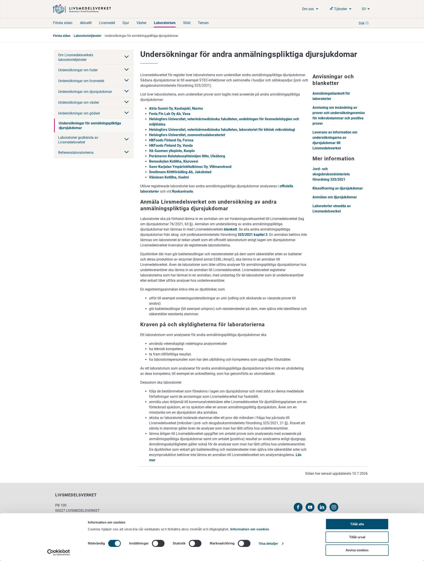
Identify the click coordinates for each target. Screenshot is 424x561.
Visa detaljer (268, 544)
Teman (203, 23)
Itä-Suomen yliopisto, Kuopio (172, 151)
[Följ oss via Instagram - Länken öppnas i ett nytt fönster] (333, 507)
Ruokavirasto (182, 191)
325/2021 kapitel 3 (252, 235)
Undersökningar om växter (78, 102)
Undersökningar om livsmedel (81, 81)
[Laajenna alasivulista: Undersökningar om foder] (126, 70)
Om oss (308, 9)
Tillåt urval (357, 537)
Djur (126, 23)
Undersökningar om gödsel (79, 113)
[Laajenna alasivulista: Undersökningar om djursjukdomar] (126, 91)
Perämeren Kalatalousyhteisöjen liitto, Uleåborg (187, 156)
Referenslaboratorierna (76, 152)
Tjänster (340, 9)
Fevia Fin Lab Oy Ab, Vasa (169, 114)
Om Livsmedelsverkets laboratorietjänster (75, 57)
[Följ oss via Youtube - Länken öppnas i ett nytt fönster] (310, 507)
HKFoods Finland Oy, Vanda (171, 145)
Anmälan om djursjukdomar (334, 197)
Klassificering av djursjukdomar (337, 188)
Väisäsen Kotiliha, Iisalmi (169, 177)
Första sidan (62, 23)
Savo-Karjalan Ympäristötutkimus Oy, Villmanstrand (190, 167)
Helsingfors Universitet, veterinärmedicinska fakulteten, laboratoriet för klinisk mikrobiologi (222, 130)
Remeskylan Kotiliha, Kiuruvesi (173, 161)
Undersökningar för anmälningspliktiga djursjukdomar (90, 125)
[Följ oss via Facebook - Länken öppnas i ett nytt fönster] (298, 507)
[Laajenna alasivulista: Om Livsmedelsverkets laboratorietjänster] (126, 57)
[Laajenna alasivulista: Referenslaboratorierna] (126, 152)
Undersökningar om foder (78, 70)
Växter (141, 23)
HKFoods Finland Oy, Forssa (171, 140)
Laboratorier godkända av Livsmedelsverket (78, 139)
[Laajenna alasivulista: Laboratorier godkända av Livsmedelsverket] (126, 139)
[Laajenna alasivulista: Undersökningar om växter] (126, 102)
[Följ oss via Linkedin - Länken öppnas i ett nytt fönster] (322, 507)
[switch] (158, 543)
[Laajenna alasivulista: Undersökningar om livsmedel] (126, 81)
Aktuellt (86, 23)
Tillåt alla (357, 524)
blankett (230, 229)
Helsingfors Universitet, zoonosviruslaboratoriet (187, 135)
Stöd (186, 23)
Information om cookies (249, 529)
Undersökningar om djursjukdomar (85, 92)
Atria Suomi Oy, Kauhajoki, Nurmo (176, 108)
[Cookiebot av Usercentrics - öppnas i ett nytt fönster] (58, 552)
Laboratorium (165, 23)
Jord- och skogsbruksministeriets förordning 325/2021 (331, 174)
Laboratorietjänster (87, 36)
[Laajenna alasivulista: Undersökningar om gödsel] (126, 113)
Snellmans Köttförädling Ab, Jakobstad (180, 172)
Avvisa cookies (357, 550)
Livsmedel (107, 23)
